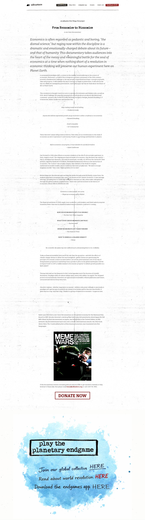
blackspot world (112, 5)
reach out (100, 5)
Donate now (72, 395)
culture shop (62, 5)
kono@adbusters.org (74, 387)
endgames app (82, 5)
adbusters (36, 5)
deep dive (72, 5)
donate (92, 5)
